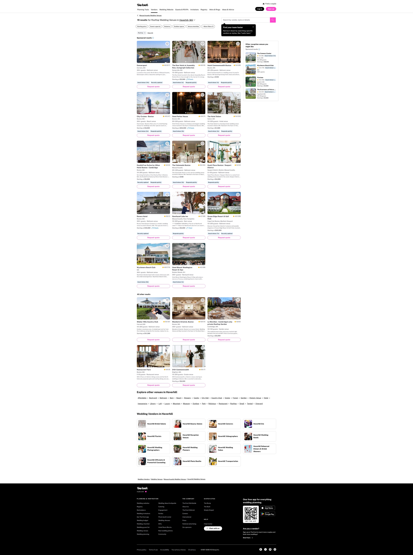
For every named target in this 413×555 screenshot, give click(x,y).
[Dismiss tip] (253, 27)
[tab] (150, 61)
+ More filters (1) (208, 26)
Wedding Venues (156, 479)
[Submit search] (273, 20)
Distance (167, 26)
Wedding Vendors (144, 479)
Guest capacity (155, 26)
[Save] (167, 44)
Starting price (141, 26)
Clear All (150, 33)
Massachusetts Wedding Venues (150, 15)
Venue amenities (193, 26)
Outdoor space (179, 26)
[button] (153, 38)
